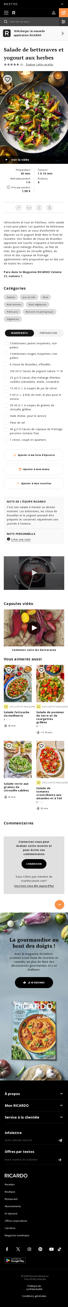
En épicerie (11, 1213)
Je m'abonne (36, 982)
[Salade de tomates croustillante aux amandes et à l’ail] (50, 759)
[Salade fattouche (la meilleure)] (18, 683)
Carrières (10, 1228)
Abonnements (13, 1206)
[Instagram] (30, 1249)
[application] (34, 573)
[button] (63, 12)
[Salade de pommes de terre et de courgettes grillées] (50, 683)
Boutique (10, 1191)
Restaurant (11, 1199)
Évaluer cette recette (39, 64)
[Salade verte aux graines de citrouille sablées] (18, 759)
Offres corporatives (16, 1220)
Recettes (10, 1184)
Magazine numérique (17, 1235)
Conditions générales (34, 1296)
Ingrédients (19, 333)
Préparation (48, 333)
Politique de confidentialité (34, 1287)
